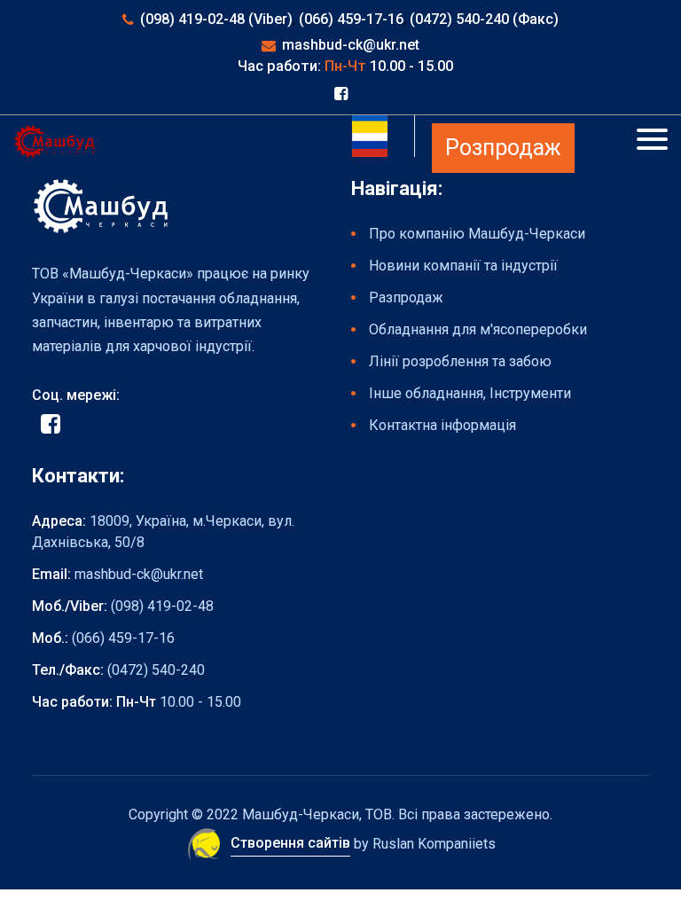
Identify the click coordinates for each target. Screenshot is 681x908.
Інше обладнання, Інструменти (470, 393)
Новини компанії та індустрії (463, 265)
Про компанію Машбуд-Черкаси (477, 233)
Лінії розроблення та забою (460, 361)
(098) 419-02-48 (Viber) (216, 19)
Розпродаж (503, 147)
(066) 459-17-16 (351, 19)
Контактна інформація (442, 425)
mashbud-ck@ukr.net (350, 44)
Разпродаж (406, 297)
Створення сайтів (290, 842)
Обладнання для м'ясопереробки (478, 329)
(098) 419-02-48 (162, 606)
